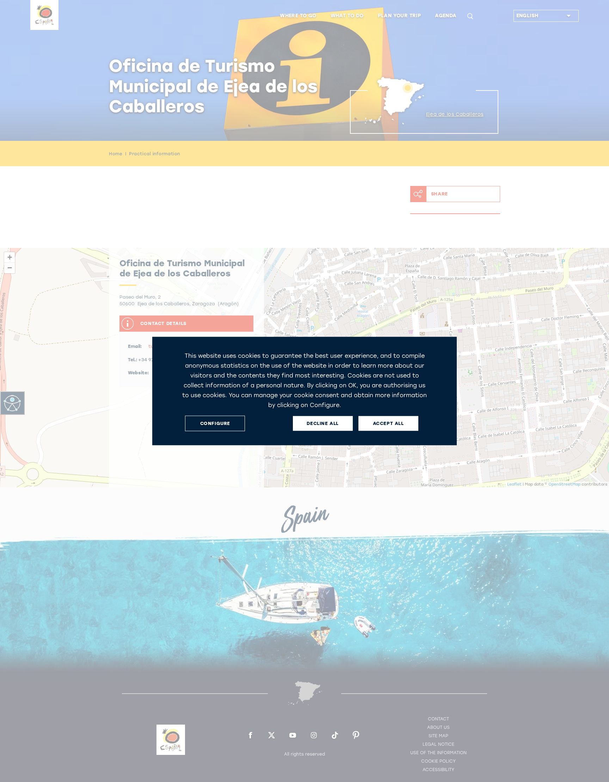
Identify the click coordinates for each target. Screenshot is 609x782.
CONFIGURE (215, 423)
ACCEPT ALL (388, 423)
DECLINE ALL (323, 423)
